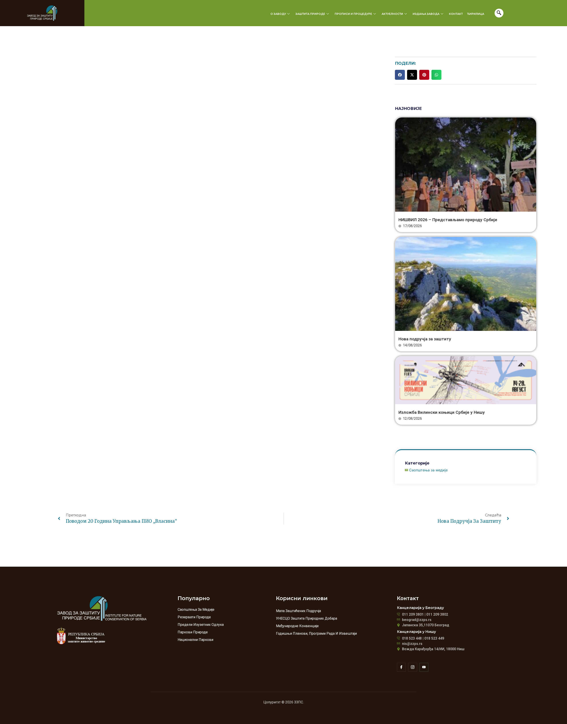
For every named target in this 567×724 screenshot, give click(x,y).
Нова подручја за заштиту (424, 339)
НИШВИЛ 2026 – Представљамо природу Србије (447, 219)
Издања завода (426, 14)
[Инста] (412, 667)
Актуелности (392, 14)
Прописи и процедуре (353, 14)
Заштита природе (310, 14)
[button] (400, 75)
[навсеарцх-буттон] (499, 13)
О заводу (278, 14)
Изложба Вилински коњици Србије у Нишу (441, 412)
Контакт (456, 14)
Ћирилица (475, 14)
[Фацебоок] (401, 667)
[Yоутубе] (423, 667)
